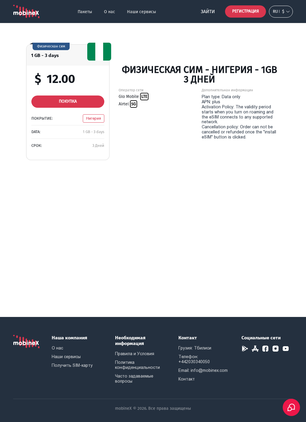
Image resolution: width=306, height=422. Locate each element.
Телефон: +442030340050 (194, 359)
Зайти (208, 11)
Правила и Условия (134, 353)
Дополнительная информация (227, 90)
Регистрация (245, 11)
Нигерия (93, 118)
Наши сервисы (141, 11)
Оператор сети (131, 90)
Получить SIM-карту (72, 365)
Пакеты (85, 11)
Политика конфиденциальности (137, 365)
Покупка (68, 101)
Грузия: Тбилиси (194, 348)
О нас (109, 11)
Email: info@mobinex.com (203, 370)
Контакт (186, 379)
